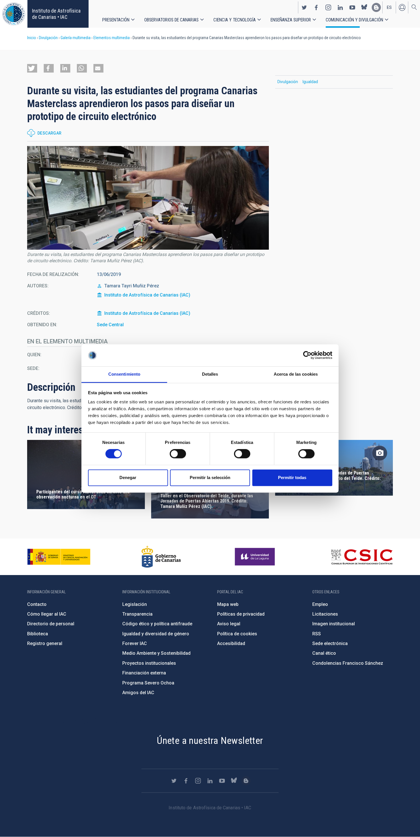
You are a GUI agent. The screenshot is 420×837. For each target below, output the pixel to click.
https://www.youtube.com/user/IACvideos (352, 7)
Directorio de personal (50, 623)
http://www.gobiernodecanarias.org (161, 556)
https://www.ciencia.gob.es (59, 556)
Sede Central (110, 324)
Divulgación (48, 37)
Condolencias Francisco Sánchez (347, 663)
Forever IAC (134, 643)
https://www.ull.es (255, 556)
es (389, 7)
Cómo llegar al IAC (46, 614)
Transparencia (137, 614)
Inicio (31, 37)
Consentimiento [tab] (124, 374)
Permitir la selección (210, 477)
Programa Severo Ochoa (148, 683)
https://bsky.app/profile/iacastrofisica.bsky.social (364, 7)
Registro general (44, 643)
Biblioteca (37, 633)
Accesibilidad (231, 643)
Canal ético (324, 653)
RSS (316, 633)
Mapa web (228, 604)
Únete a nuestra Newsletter (210, 740)
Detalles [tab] (210, 374)
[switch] (178, 453)
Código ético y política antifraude (157, 623)
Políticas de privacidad (241, 614)
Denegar (127, 477)
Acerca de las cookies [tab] (296, 374)
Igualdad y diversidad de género (155, 633)
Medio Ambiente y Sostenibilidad (156, 653)
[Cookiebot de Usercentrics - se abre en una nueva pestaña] (307, 355)
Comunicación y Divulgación (354, 20)
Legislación (134, 604)
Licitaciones (325, 614)
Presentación (115, 20)
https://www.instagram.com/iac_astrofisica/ (328, 7)
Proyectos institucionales (149, 663)
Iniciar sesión (402, 7)
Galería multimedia (76, 37)
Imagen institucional (333, 623)
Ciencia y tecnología (234, 20)
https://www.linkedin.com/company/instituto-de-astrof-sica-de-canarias (340, 7)
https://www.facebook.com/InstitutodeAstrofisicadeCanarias (316, 7)
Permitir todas (292, 477)
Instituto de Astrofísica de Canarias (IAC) (147, 295)
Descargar (49, 133)
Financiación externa (144, 673)
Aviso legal (228, 623)
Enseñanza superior (291, 20)
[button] (32, 68)
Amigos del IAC (138, 692)
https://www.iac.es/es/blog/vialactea (376, 7)
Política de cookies (237, 633)
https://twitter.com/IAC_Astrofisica (304, 7)
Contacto (37, 604)
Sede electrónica (330, 643)
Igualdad (310, 81)
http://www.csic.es (361, 557)
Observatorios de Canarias (171, 20)
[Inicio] (13, 14)
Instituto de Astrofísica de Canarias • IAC (56, 14)
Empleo (320, 604)
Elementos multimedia (111, 37)
